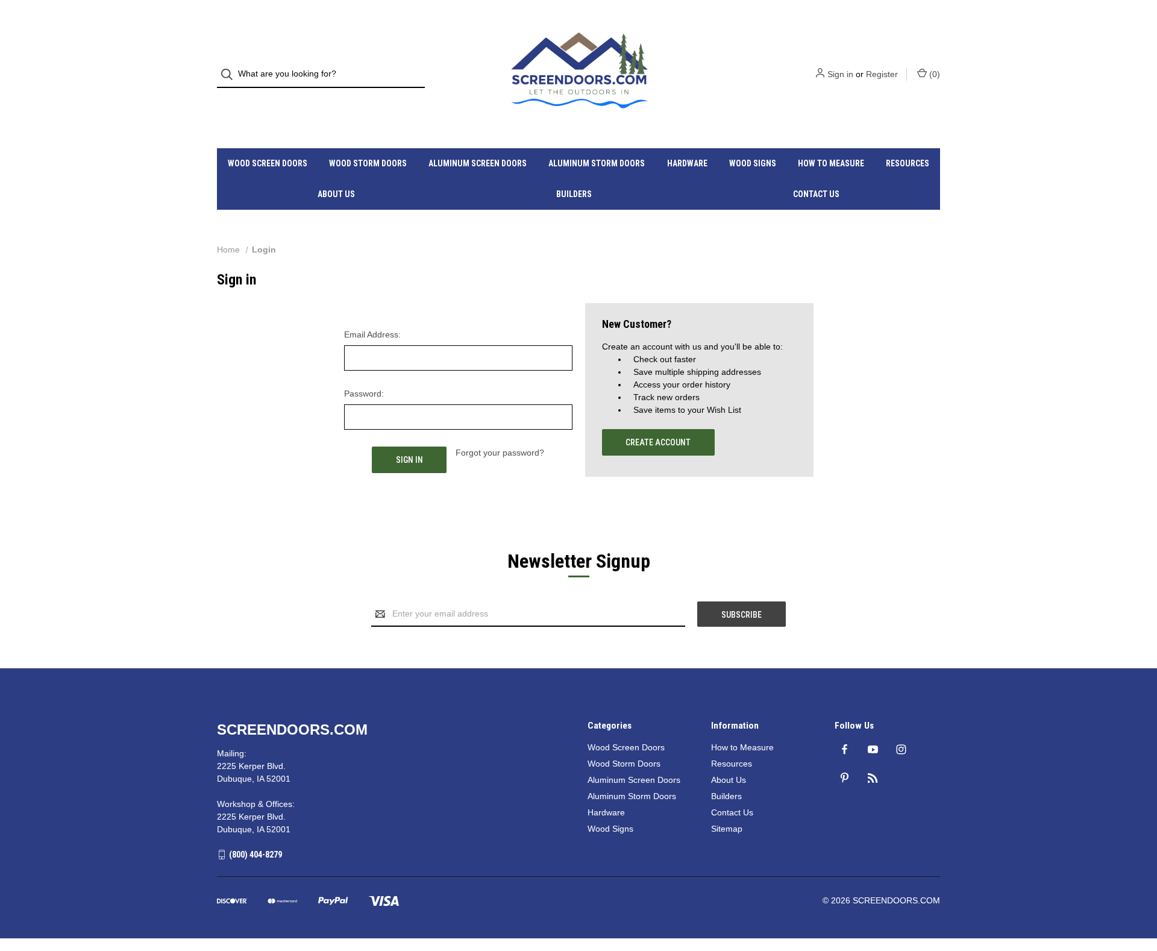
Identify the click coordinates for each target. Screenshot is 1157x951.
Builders (574, 194)
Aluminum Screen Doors (477, 163)
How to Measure (831, 163)
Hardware (687, 163)
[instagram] (901, 749)
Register (882, 74)
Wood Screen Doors (267, 163)
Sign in (840, 74)
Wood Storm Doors (368, 163)
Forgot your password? (500, 452)
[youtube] (873, 749)
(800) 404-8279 (255, 854)
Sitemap (726, 828)
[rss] (873, 778)
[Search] (230, 74)
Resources (907, 163)
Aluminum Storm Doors (596, 163)
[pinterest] (844, 778)
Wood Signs (752, 163)
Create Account (658, 442)
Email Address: (372, 334)
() (933, 74)
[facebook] (844, 749)
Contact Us (816, 194)
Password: (364, 393)
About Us (336, 194)
